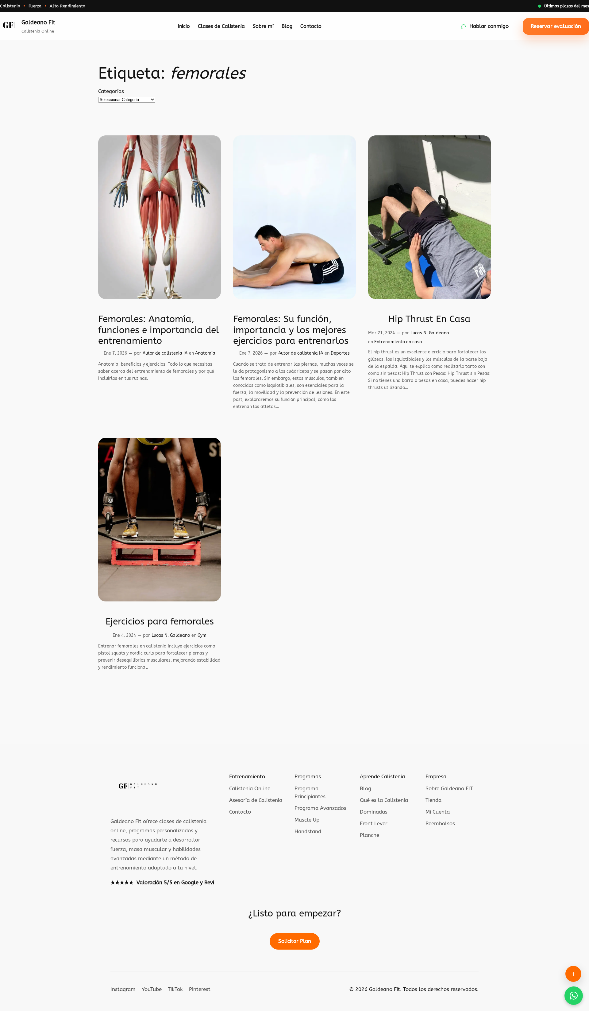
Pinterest (199, 989)
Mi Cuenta (437, 812)
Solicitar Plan (294, 941)
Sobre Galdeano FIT (449, 788)
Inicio (184, 26)
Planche (369, 835)
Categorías (111, 91)
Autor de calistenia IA (165, 353)
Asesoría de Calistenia (255, 800)
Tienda (433, 800)
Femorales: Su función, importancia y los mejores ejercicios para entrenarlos (290, 330)
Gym (202, 635)
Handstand (307, 831)
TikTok (175, 989)
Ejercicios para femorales (160, 621)
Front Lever (373, 823)
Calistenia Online (249, 788)
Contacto (310, 26)
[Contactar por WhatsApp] (573, 995)
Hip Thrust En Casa (429, 319)
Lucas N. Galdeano (429, 333)
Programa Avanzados (320, 808)
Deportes (340, 353)
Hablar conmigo (489, 26)
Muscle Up (306, 820)
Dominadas (373, 812)
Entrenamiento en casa (398, 341)
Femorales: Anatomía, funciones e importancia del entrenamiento (158, 330)
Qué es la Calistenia (384, 800)
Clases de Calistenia (221, 26)
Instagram (123, 989)
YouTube (152, 989)
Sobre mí (263, 26)
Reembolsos (440, 823)
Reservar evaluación (556, 26)
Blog (287, 26)
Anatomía (205, 353)
